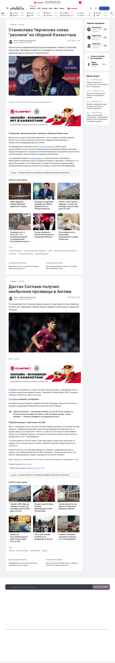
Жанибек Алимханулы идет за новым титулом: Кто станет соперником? (96, 106)
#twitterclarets (27, 464)
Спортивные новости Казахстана (65, 251)
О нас (43, 648)
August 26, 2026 (39, 468)
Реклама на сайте (63, 648)
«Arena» (14, 173)
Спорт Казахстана (15, 251)
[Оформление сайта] (95, 8)
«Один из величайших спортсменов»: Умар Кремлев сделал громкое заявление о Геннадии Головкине (97, 118)
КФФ (49, 251)
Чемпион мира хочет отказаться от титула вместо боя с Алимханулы (97, 84)
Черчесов (12, 254)
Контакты (51, 648)
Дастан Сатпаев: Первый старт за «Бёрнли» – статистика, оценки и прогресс (62, 564)
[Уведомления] (91, 8)
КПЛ (38, 8)
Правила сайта (77, 648)
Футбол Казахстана (41, 254)
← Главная (13, 24)
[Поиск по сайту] (87, 8)
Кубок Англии (35, 550)
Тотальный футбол (47, 147)
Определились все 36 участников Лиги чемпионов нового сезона (23, 564)
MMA (56, 8)
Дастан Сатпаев (22, 550)
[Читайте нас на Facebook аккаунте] (7, 623)
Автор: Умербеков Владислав (25, 40)
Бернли (44, 550)
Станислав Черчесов (25, 254)
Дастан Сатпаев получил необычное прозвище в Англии (95, 95)
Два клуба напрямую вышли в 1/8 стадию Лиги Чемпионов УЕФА (61, 267)
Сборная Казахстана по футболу (35, 251)
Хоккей (44, 8)
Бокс (50, 8)
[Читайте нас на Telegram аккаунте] (16, 624)
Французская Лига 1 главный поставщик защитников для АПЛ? (24, 267)
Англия (11, 550)
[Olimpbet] (72, 8)
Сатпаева (13, 399)
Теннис (61, 8)
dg (109, 623)
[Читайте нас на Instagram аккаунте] (11, 623)
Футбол (33, 8)
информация (36, 158)
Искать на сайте (101, 587)
